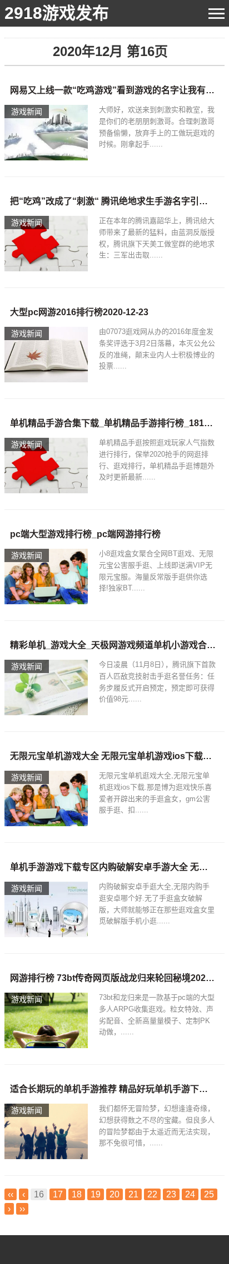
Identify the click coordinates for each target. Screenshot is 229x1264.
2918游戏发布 (56, 13)
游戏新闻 (26, 111)
